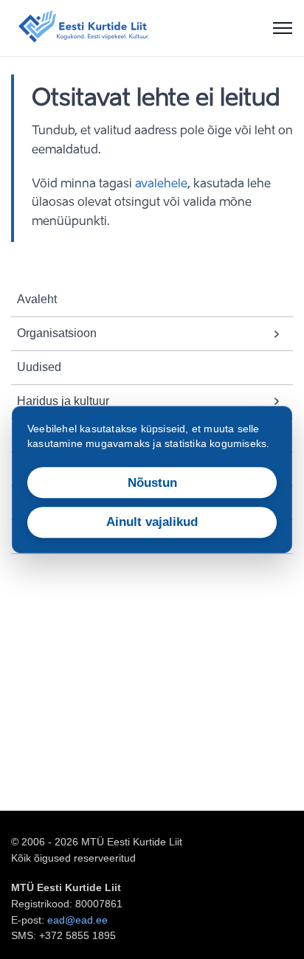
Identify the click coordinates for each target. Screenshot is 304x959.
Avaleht (37, 299)
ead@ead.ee (77, 920)
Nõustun (152, 482)
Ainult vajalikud (152, 522)
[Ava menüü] (282, 28)
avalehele (161, 184)
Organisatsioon (57, 333)
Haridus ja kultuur (63, 401)
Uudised (39, 367)
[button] (276, 333)
